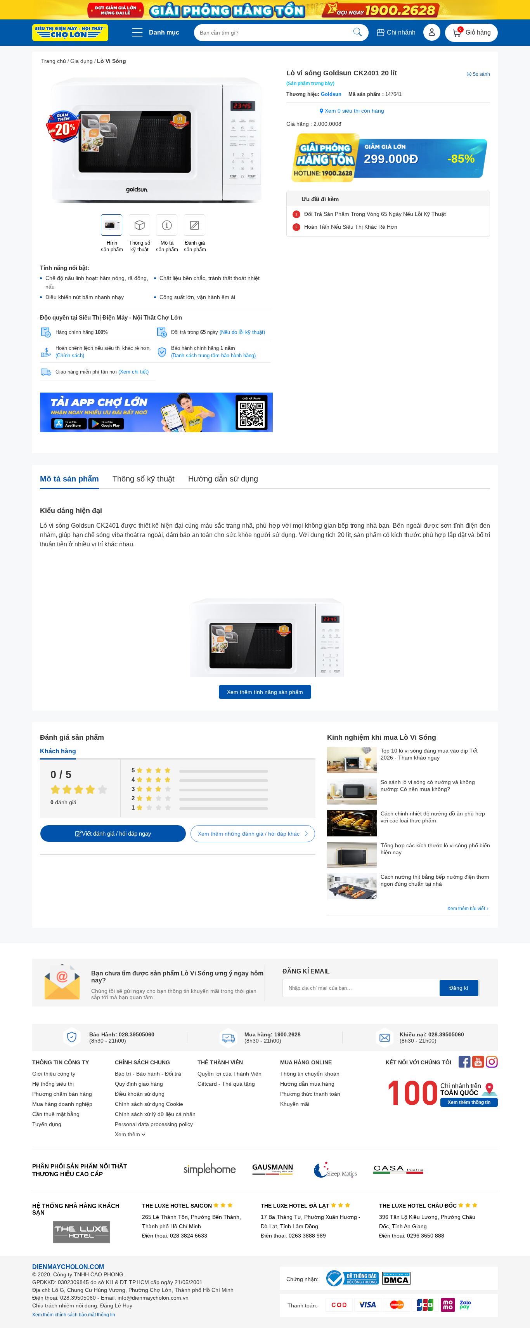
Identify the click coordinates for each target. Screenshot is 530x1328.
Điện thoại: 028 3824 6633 (174, 1235)
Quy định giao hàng (139, 1084)
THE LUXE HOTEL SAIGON (177, 1206)
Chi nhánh (400, 32)
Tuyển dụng (46, 1124)
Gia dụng (81, 61)
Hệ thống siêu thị (53, 1084)
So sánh (481, 74)
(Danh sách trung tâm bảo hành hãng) (213, 355)
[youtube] (478, 1062)
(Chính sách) (69, 355)
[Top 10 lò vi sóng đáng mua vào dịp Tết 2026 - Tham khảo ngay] (352, 761)
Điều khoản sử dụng (140, 1094)
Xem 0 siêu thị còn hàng (353, 111)
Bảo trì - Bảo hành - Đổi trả (148, 1074)
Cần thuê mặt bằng (56, 1114)
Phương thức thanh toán (310, 1094)
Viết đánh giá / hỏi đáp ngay (116, 833)
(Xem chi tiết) (133, 372)
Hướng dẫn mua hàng (307, 1084)
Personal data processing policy (154, 1124)
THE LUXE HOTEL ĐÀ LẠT (296, 1206)
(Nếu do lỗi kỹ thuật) (242, 332)
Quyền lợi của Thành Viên (229, 1074)
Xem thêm (128, 1134)
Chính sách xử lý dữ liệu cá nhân (155, 1114)
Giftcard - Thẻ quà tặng (226, 1084)
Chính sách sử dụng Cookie (149, 1104)
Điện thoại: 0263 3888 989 (293, 1235)
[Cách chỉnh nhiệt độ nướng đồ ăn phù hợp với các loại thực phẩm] (352, 824)
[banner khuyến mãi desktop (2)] (265, 10)
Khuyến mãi (294, 1104)
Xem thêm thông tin (469, 1102)
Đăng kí (458, 988)
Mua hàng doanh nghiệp (62, 1104)
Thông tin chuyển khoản (309, 1074)
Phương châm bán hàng (62, 1094)
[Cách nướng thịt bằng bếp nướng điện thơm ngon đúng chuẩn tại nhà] (352, 887)
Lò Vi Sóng (111, 61)
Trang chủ (53, 61)
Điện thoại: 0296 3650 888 (411, 1235)
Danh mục (164, 32)
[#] (352, 1286)
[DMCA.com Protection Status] (396, 1282)
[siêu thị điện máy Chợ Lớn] (70, 33)
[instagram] (492, 1062)
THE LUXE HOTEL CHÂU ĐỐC (418, 1206)
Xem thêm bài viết (466, 908)
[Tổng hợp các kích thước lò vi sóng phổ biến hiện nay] (352, 855)
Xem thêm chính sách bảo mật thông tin (73, 1315)
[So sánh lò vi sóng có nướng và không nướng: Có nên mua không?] (352, 792)
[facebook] (465, 1062)
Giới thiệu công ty (53, 1074)
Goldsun (331, 94)
